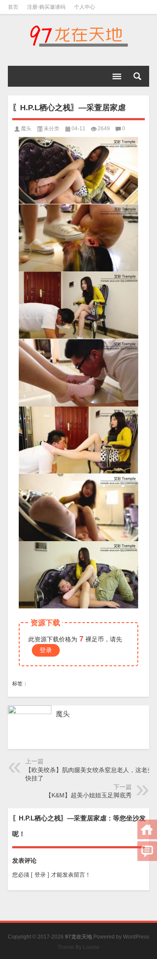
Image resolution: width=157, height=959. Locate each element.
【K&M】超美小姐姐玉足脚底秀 (88, 795)
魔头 (26, 128)
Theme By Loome (78, 947)
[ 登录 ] (40, 874)
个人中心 (84, 7)
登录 (46, 650)
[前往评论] (147, 851)
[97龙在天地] (78, 36)
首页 (13, 7)
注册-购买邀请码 (46, 7)
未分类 (51, 128)
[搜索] (137, 76)
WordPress (136, 937)
